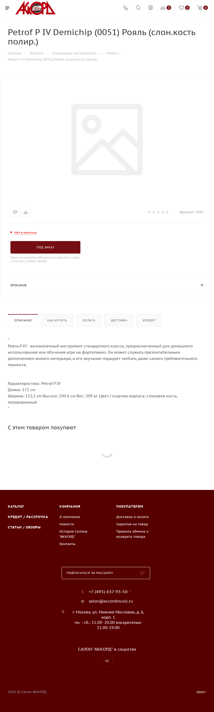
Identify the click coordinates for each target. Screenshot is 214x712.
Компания (70, 506)
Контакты (67, 544)
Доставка (119, 320)
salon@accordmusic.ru (111, 601)
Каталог (16, 506)
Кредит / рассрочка (28, 517)
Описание (23, 320)
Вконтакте (107, 660)
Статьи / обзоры (24, 527)
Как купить (57, 320)
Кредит (149, 320)
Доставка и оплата (132, 517)
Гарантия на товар (132, 524)
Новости (67, 524)
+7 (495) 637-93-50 (108, 592)
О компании (70, 517)
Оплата (89, 320)
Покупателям (129, 506)
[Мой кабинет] (150, 8)
